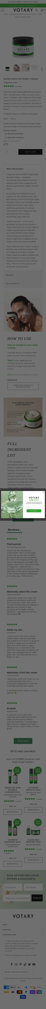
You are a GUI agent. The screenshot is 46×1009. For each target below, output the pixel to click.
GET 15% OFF (34, 510)
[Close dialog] (43, 492)
